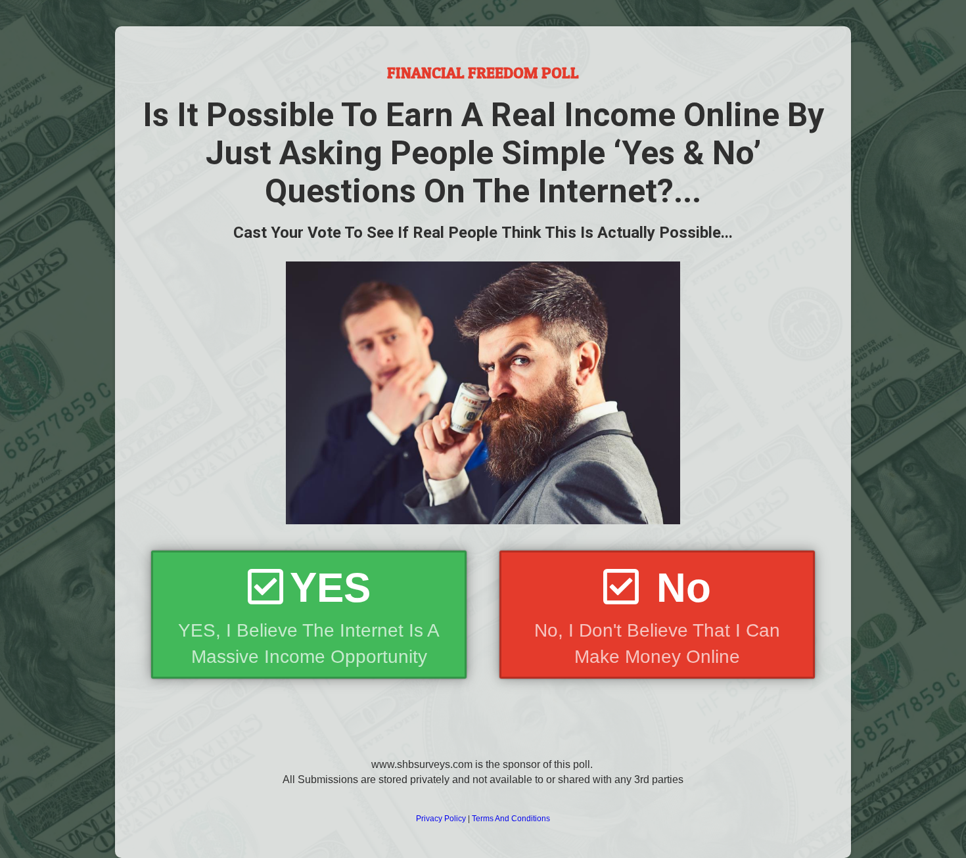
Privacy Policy (441, 818)
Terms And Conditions (511, 818)
